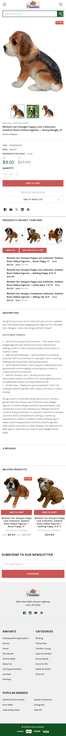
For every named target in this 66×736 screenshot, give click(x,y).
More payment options (33, 192)
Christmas (41, 643)
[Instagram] (30, 612)
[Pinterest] (28, 209)
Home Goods (42, 658)
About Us (7, 664)
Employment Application (16, 638)
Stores (6, 643)
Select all (10, 250)
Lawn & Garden (44, 653)
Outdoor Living (43, 648)
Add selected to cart (33, 250)
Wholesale (8, 653)
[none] (33, 61)
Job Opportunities (12, 669)
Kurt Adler (8, 704)
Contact (7, 674)
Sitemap (7, 679)
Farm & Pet (42, 664)
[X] (16, 209)
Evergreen (39, 704)
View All (38, 710)
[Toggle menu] (4, 4)
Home (5, 648)
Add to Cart (16, 512)
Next (63, 507)
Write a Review (10, 134)
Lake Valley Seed (11, 710)
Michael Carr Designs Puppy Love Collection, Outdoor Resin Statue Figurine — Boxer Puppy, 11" (17, 522)
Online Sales (9, 658)
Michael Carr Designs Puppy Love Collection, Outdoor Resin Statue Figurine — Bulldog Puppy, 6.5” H (50, 522)
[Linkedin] (22, 209)
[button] (33, 199)
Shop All (40, 674)
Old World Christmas (14, 699)
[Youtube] (35, 612)
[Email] (10, 209)
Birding (39, 638)
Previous (3, 507)
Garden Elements (43, 699)
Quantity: (8, 168)
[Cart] (61, 4)
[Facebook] (5, 209)
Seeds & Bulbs (43, 669)
